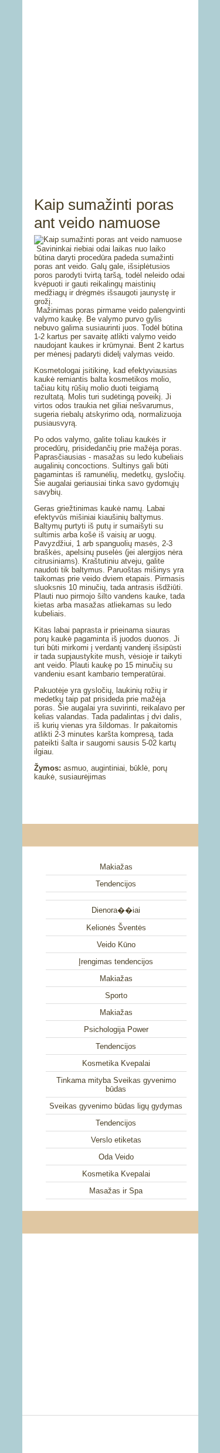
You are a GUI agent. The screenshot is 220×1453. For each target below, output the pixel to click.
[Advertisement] (110, 85)
